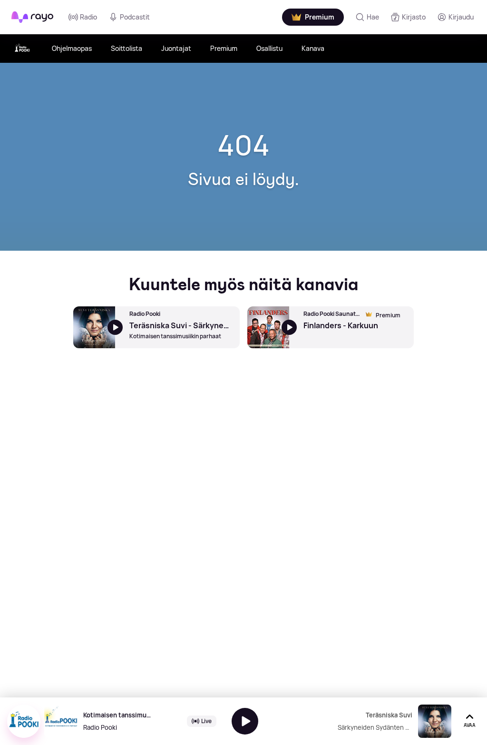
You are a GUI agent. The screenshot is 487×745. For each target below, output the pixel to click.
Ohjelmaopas (72, 48)
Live (206, 721)
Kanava (313, 48)
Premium (223, 48)
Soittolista (126, 48)
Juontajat (176, 48)
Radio (88, 16)
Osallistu (269, 48)
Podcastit (135, 16)
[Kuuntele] (245, 721)
